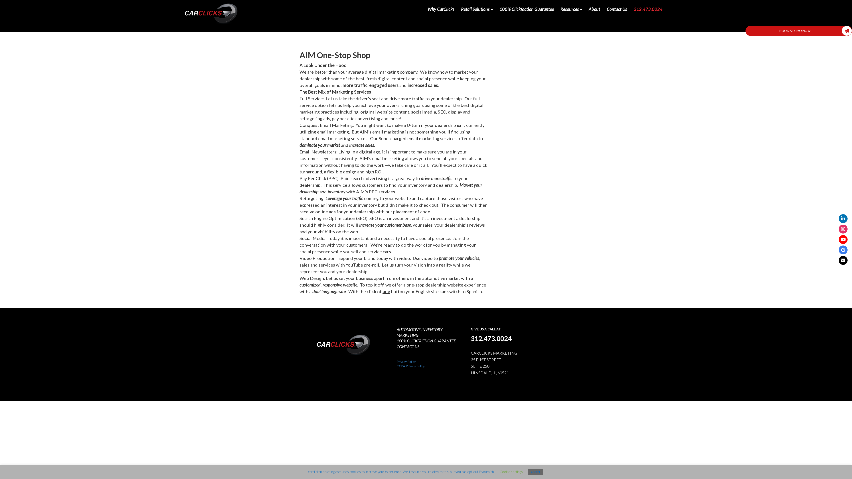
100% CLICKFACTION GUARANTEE (426, 340)
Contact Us (617, 9)
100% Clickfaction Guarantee (526, 9)
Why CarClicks (441, 9)
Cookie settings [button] (511, 472)
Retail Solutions (476, 9)
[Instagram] (843, 229)
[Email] (843, 260)
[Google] (843, 249)
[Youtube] (843, 239)
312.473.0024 (648, 9)
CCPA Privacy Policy (411, 366)
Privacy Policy (406, 361)
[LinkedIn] (843, 218)
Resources (570, 9)
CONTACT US (408, 346)
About (594, 9)
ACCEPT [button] (535, 472)
